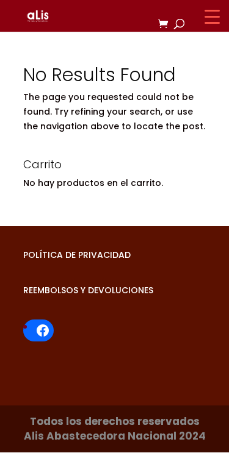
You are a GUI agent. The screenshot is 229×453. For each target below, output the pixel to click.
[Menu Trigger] (212, 17)
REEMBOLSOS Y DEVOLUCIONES (88, 290)
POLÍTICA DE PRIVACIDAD (77, 255)
